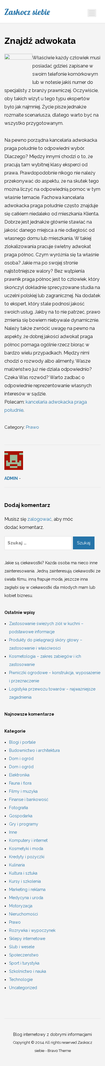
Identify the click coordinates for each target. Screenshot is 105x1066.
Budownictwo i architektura (34, 750)
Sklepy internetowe (27, 938)
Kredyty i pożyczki (26, 856)
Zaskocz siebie (27, 12)
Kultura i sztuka (23, 873)
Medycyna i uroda (26, 897)
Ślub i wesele (21, 946)
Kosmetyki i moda (26, 848)
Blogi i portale (22, 742)
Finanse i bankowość (28, 799)
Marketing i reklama (27, 889)
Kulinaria (17, 865)
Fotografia (18, 807)
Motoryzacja (20, 906)
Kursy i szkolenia (25, 881)
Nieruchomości (23, 914)
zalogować (39, 519)
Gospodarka (20, 816)
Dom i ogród (21, 758)
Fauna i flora (20, 783)
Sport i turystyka (24, 963)
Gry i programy (23, 824)
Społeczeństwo (23, 955)
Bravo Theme (59, 1050)
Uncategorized (23, 987)
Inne (13, 832)
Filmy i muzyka (23, 791)
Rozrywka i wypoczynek (32, 930)
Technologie (21, 979)
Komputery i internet (28, 840)
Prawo (32, 427)
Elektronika (19, 775)
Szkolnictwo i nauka (27, 971)
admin (11, 478)
